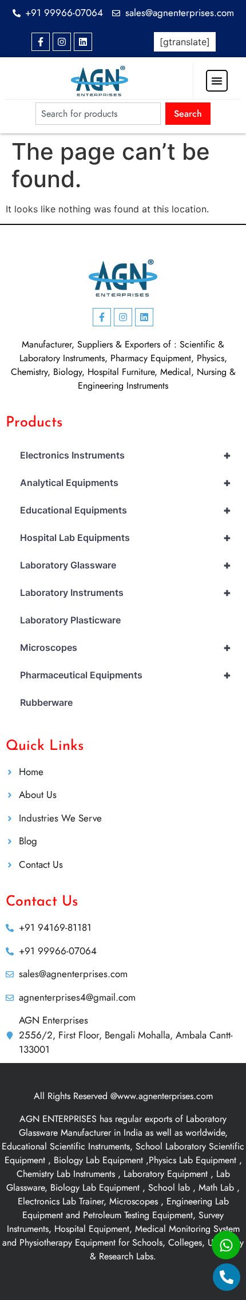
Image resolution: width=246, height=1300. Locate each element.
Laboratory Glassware (125, 565)
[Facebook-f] (40, 42)
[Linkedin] (83, 42)
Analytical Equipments (125, 482)
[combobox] (98, 113)
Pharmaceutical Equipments (125, 675)
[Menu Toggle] (217, 81)
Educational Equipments (125, 510)
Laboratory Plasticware (70, 620)
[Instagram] (62, 42)
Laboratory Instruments (125, 592)
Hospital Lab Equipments (125, 537)
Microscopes (125, 647)
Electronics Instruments (125, 455)
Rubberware (46, 702)
